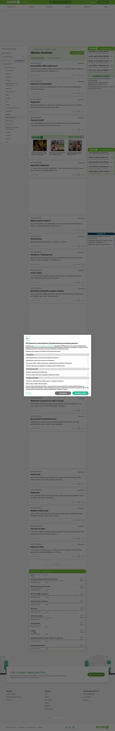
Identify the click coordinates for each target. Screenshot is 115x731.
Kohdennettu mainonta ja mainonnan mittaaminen (40, 360)
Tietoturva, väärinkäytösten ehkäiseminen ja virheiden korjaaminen (45, 381)
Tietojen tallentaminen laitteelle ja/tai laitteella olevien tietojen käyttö (45, 366)
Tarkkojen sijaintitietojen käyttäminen (36, 372)
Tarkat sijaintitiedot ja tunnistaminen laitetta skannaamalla (42, 357)
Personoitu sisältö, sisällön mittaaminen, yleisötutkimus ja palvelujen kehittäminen (49, 363)
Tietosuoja (28, 393)
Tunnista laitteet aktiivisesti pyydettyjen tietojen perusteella (42, 375)
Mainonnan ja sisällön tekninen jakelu (36, 383)
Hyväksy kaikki (80, 393)
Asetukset (63, 393)
